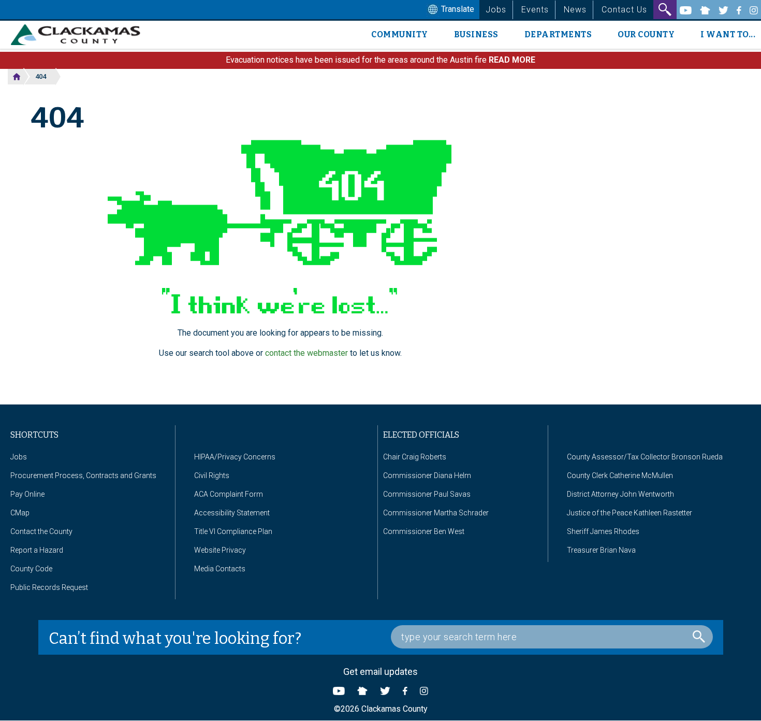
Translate (456, 9)
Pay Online (27, 494)
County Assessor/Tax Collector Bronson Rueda (645, 457)
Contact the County (41, 531)
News (575, 10)
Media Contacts (219, 569)
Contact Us (624, 10)
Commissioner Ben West (423, 531)
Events (535, 10)
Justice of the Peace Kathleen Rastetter (629, 513)
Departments (558, 34)
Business (476, 34)
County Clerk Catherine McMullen (620, 475)
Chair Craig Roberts (414, 457)
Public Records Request (49, 587)
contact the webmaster (306, 353)
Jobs (496, 10)
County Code (31, 569)
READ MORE (512, 60)
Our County (646, 34)
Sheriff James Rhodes (603, 531)
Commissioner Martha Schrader (436, 513)
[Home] (79, 34)
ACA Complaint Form (228, 494)
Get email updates (380, 671)
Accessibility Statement (232, 513)
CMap (20, 513)
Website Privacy (220, 550)
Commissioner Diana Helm (427, 475)
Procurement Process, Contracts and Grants (83, 475)
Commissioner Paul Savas (427, 494)
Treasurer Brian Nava (601, 550)
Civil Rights (211, 475)
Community (399, 34)
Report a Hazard (36, 550)
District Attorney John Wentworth (620, 494)
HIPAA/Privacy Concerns (234, 457)
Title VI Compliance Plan (233, 531)
